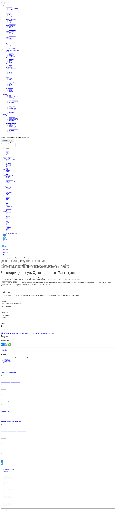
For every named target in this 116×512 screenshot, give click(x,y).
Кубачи (7, 222)
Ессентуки (11, 9)
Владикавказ (11, 32)
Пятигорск (11, 55)
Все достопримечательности (12, 50)
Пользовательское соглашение (22, 510)
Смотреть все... (12, 11)
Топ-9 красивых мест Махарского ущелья (8, 440)
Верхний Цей (9, 192)
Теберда (10, 74)
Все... (7, 168)
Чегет (10, 21)
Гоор (7, 223)
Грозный (11, 38)
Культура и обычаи (7, 504)
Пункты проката (7, 496)
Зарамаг (8, 189)
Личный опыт (6, 359)
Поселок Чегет (9, 180)
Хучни (7, 228)
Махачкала (11, 44)
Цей (9, 34)
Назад (4, 349)
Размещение (8, 95)
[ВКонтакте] (2, 344)
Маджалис (8, 227)
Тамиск (7, 191)
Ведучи (10, 39)
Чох (7, 224)
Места (4, 49)
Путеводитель (6, 360)
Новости (5, 240)
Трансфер (8, 132)
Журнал (5, 133)
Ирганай (8, 229)
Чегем (7, 177)
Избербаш (11, 91)
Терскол (8, 182)
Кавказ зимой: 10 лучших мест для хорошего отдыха (10, 391)
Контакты (5, 471)
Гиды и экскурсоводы (11, 123)
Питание (8, 104)
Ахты (7, 221)
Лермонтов (8, 166)
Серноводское (9, 206)
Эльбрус (10, 22)
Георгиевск (8, 165)
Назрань (10, 14)
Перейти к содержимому (6, 1)
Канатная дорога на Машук (5, 411)
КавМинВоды (9, 7)
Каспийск (8, 215)
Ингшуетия (11, 102)
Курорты (5, 80)
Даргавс (8, 193)
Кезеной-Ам (11, 40)
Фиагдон (11, 33)
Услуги (4, 114)
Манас (7, 220)
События (5, 135)
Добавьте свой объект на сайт (10, 233)
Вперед (5, 350)
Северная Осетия (10, 31)
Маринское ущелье (10, 201)
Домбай (10, 27)
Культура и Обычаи (7, 361)
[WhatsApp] (9, 344)
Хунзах (10, 62)
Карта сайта (32, 510)
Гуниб (10, 47)
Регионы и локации (7, 5)
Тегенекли (8, 183)
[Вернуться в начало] (3, 3)
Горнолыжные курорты (11, 82)
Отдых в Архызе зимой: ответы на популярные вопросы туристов (12, 450)
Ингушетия (8, 13)
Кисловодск (11, 10)
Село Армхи (11, 16)
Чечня (7, 37)
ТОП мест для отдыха (8, 362)
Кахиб (7, 226)
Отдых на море (9, 88)
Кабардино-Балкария (11, 19)
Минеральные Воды (13, 8)
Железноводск (12, 56)
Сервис (5, 94)
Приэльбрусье (9, 67)
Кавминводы (6, 476)
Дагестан (8, 43)
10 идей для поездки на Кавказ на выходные (8, 372)
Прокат (7, 115)
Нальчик (10, 20)
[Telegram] (5, 344)
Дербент (10, 45)
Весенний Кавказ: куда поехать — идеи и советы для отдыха (11, 421)
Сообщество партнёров (8, 469)
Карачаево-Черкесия (10, 25)
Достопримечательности (9, 488)
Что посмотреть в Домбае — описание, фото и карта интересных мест (12, 401)
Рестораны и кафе (7, 495)
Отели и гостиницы (7, 493)
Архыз (10, 28)
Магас (10, 15)
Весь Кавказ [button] (6, 148)
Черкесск (11, 26)
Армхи (10, 65)
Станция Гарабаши (10, 181)
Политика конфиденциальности (7, 510)
